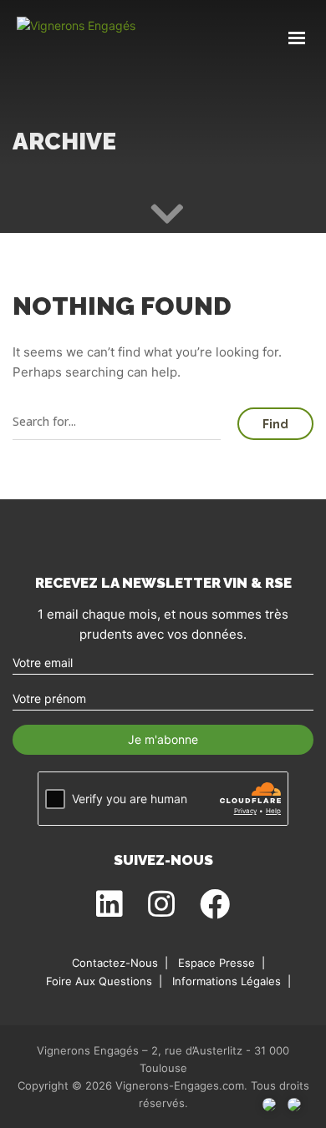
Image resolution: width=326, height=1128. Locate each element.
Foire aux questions (99, 981)
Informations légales (226, 981)
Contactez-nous (115, 962)
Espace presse (216, 962)
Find (275, 424)
